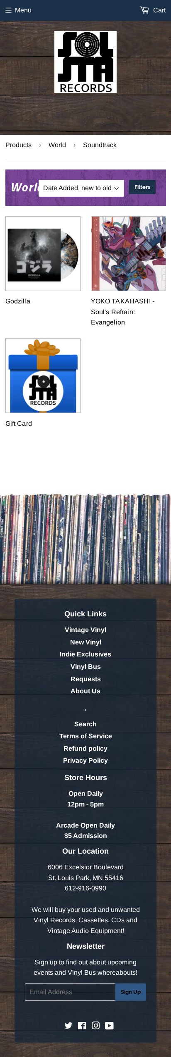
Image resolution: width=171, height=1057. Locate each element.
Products (18, 144)
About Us (85, 690)
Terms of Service (85, 736)
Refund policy (85, 748)
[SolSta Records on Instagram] (96, 1026)
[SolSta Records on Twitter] (68, 1026)
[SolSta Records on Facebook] (82, 1026)
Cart (158, 10)
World (57, 144)
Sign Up (131, 992)
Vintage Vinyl (85, 629)
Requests (86, 678)
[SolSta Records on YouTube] (109, 1026)
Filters (142, 187)
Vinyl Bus (86, 666)
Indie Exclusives (85, 654)
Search (85, 724)
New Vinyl (85, 642)
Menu (23, 10)
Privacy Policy (85, 760)
